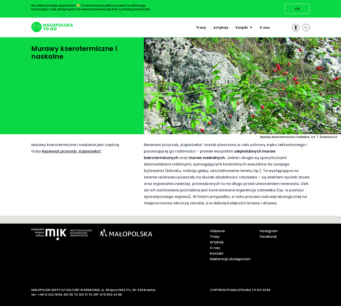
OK (297, 8)
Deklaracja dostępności (230, 259)
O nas (265, 27)
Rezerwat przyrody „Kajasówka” (71, 151)
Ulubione (217, 231)
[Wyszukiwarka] (306, 27)
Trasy (201, 27)
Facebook (268, 236)
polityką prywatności (135, 9)
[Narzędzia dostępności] (295, 27)
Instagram (269, 231)
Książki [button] (242, 27)
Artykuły (220, 27)
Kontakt (216, 253)
